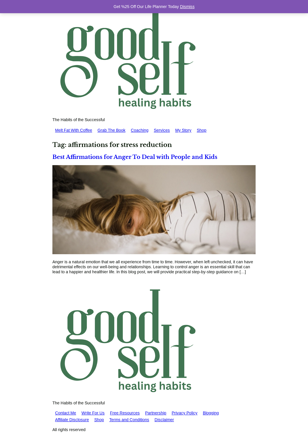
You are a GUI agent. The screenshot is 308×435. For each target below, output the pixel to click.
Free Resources (125, 413)
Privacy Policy (184, 413)
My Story (183, 130)
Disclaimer (164, 419)
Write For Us (93, 413)
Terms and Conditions (129, 419)
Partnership (155, 413)
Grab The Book (111, 130)
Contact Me (65, 413)
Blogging (211, 413)
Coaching (139, 130)
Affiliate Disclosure (72, 419)
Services (162, 130)
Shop (201, 130)
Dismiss (187, 6)
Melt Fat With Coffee (73, 130)
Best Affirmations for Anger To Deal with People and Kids (134, 157)
